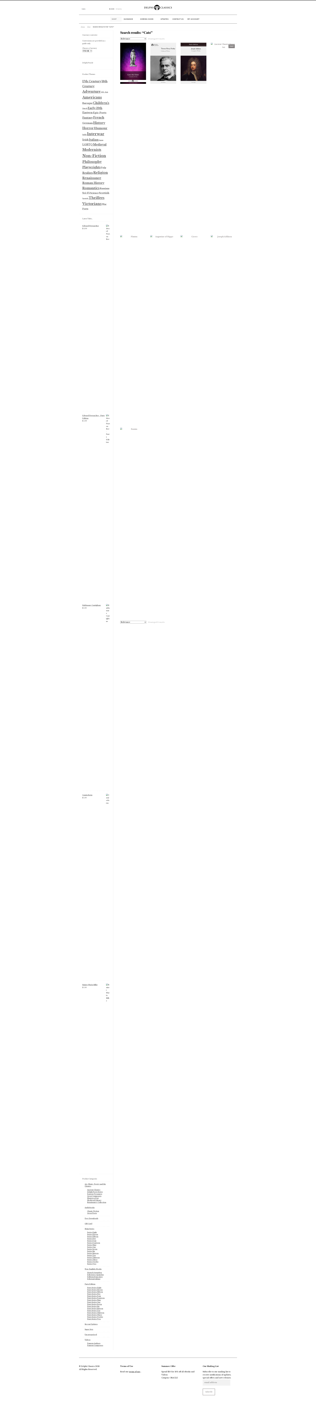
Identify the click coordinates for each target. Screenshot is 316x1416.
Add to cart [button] (133, 63)
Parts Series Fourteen (96, 1298)
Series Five (91, 1239)
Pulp (103, 167)
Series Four (91, 1241)
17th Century (91, 81)
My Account (193, 19)
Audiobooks (90, 1207)
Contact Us (178, 19)
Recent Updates (91, 1324)
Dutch (84, 108)
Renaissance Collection (96, 1202)
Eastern (87, 112)
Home (83, 27)
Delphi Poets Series (95, 1192)
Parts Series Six (93, 1306)
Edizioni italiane (93, 1279)
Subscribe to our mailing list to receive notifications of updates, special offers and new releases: (217, 1375)
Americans (92, 97)
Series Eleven (92, 1234)
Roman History (93, 183)
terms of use (134, 1372)
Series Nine (91, 1245)
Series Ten (91, 1255)
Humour (100, 128)
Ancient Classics (93, 1190)
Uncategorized (91, 1335)
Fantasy (87, 117)
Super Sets (89, 1329)
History (99, 123)
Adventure (91, 91)
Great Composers (94, 1196)
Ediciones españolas (95, 1275)
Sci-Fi (86, 192)
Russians (104, 188)
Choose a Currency (89, 48)
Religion (100, 173)
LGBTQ (87, 144)
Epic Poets (99, 112)
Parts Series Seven (94, 1304)
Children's (101, 103)
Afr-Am (104, 92)
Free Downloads (91, 1218)
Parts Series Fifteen (95, 1292)
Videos (87, 1340)
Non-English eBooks (93, 1269)
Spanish (85, 198)
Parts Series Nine (94, 1300)
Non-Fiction (94, 156)
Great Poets (92, 1213)
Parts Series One (93, 1302)
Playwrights (91, 167)
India (84, 135)
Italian (94, 139)
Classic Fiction (93, 1211)
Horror (88, 128)
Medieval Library (94, 1200)
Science (94, 193)
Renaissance (91, 178)
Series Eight (92, 1232)
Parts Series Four (94, 1296)
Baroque (87, 103)
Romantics (90, 188)
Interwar (95, 134)
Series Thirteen (93, 1257)
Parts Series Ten (93, 1311)
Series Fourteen (93, 1243)
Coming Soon (146, 19)
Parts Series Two (94, 1319)
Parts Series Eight (94, 1288)
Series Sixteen (93, 1253)
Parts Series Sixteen (95, 1308)
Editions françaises (95, 1277)
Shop (114, 19)
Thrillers (96, 198)
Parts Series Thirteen (95, 1313)
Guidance (128, 19)
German (87, 123)
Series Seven (92, 1249)
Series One (91, 1247)
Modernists (91, 150)
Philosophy (92, 162)
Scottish (104, 192)
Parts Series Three (94, 1315)
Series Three (92, 1260)
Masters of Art (93, 1198)
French (98, 117)
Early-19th (95, 108)
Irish (85, 139)
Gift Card (88, 1224)
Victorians (92, 204)
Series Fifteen (92, 1237)
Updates (165, 19)
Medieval (100, 144)
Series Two (91, 1264)
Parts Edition (90, 1284)
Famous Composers (95, 1345)
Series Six (91, 1251)
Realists (87, 172)
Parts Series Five (93, 1294)
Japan (101, 140)
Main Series (89, 1229)
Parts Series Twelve (95, 1317)
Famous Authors (93, 1343)
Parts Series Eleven (95, 1290)
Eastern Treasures (94, 1194)
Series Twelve (93, 1262)
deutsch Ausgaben (94, 1273)
